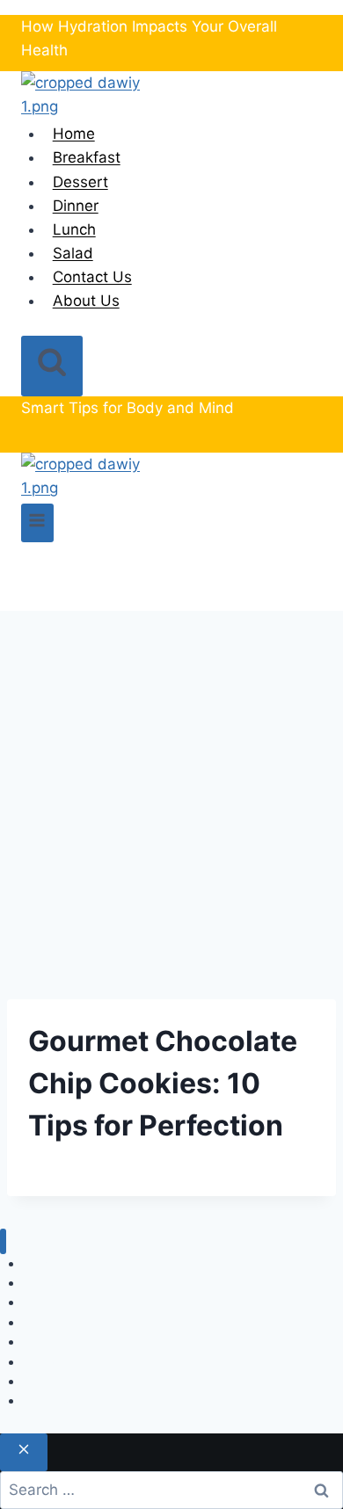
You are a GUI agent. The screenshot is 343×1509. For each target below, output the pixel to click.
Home (74, 133)
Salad (73, 253)
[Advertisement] (171, 791)
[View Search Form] (52, 366)
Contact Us (92, 277)
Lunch (74, 229)
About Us (86, 300)
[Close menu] (3, 1241)
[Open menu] (37, 522)
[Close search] (23, 1452)
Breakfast (86, 157)
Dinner (76, 205)
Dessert (80, 182)
